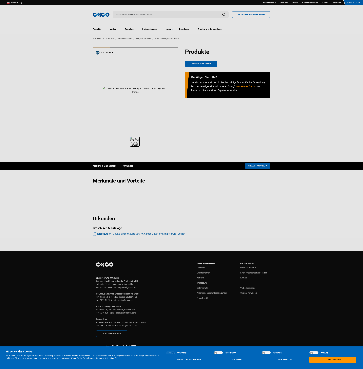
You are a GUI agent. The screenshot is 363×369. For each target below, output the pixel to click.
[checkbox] (170, 352)
